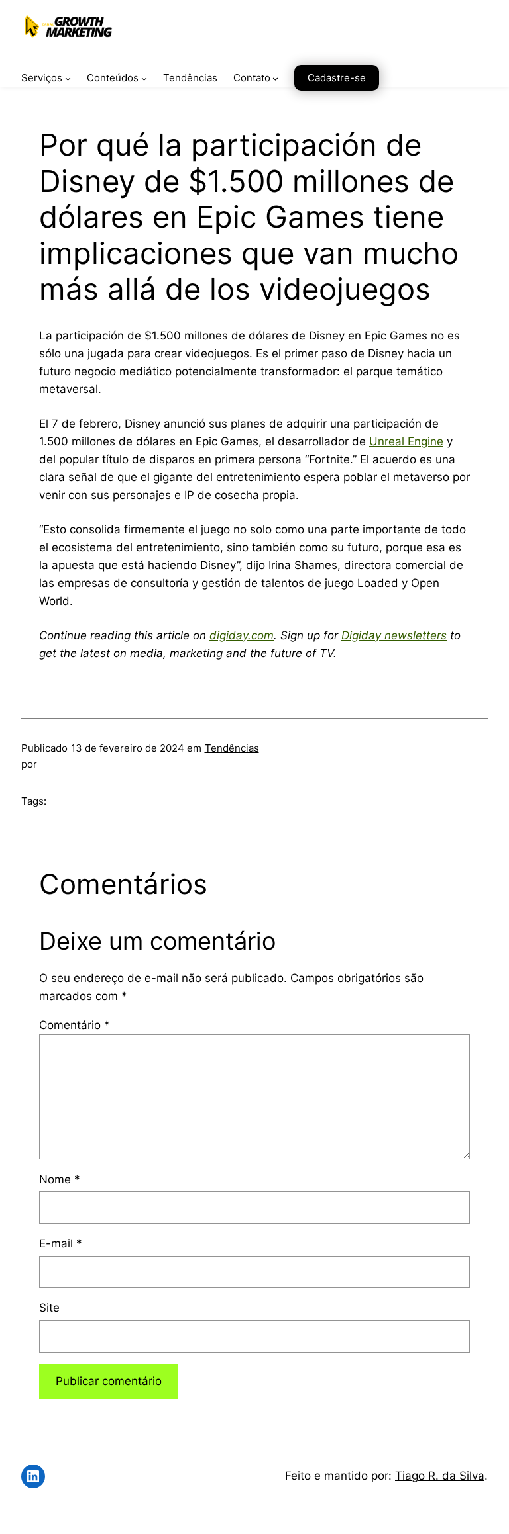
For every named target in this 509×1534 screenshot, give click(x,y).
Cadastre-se (337, 77)
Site (49, 1307)
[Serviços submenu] (68, 78)
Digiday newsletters (394, 635)
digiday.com (241, 635)
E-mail (60, 1243)
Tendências (232, 748)
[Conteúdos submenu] (144, 78)
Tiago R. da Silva (439, 1475)
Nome (59, 1179)
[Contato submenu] (275, 78)
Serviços (41, 77)
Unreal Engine (406, 441)
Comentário (74, 1025)
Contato (251, 77)
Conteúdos (113, 77)
